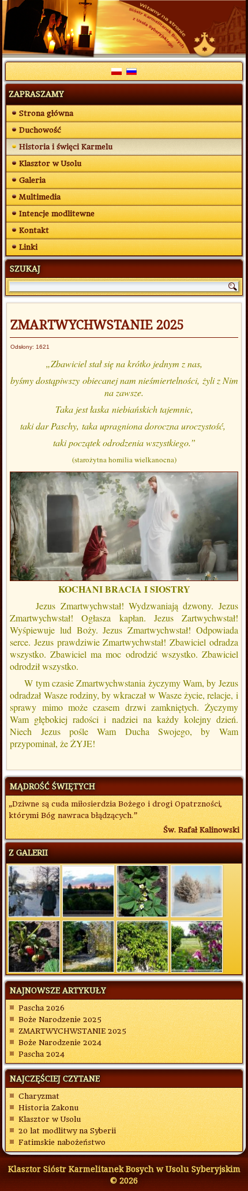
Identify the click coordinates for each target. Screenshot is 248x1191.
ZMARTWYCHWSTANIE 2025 (97, 324)
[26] (88, 890)
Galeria (32, 180)
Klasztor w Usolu (50, 163)
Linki (28, 247)
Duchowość (40, 130)
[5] (142, 890)
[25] (34, 890)
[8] (34, 946)
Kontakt (34, 230)
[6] (88, 946)
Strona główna (46, 113)
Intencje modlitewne (57, 213)
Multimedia (40, 197)
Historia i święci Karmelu (65, 146)
